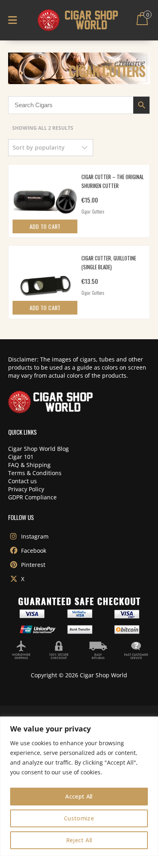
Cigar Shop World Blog (38, 448)
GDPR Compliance (32, 497)
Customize (79, 818)
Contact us (22, 481)
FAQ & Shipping (29, 465)
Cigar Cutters (93, 211)
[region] (79, 786)
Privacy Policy (26, 489)
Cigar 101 (21, 457)
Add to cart (45, 226)
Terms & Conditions (35, 473)
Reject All (79, 840)
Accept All (79, 796)
